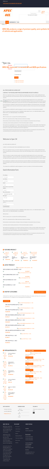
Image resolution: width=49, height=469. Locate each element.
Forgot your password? (19, 80)
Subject (4, 188)
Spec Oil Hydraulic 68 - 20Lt (12, 380)
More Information (6, 192)
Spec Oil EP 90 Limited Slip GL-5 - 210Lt (14, 309)
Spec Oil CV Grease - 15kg (12, 387)
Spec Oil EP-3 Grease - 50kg (30, 373)
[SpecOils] (8, 13)
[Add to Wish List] (5, 254)
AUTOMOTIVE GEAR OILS (40, 292)
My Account (17, 426)
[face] (34, 412)
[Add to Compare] (7, 254)
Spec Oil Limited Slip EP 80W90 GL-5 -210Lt (15, 330)
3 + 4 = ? (4, 202)
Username (10, 65)
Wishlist (16, 433)
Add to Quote (6, 257)
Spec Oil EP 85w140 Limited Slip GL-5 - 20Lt (15, 315)
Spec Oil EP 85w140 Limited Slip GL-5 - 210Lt (15, 320)
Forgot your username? (19, 81)
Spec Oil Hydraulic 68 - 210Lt (12, 354)
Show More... (7, 301)
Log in (16, 77)
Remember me (18, 74)
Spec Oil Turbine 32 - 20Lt (30, 354)
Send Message (6, 206)
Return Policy (17, 440)
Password (10, 68)
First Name (5, 175)
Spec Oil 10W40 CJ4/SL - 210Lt (31, 379)
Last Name (5, 178)
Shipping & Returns (18, 435)
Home (7, 22)
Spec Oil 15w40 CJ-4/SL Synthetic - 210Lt (11, 393)
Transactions (17, 431)
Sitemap (16, 442)
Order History (17, 428)
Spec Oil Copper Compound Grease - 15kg (33, 360)
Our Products (13, 22)
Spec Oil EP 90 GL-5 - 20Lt (11, 335)
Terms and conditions (19, 438)
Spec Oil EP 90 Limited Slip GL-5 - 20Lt (14, 304)
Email (4, 182)
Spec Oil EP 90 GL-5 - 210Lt (11, 340)
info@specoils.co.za (7, 413)
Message (5, 195)
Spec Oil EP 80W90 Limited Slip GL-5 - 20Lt (15, 325)
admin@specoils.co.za (29, 452)
